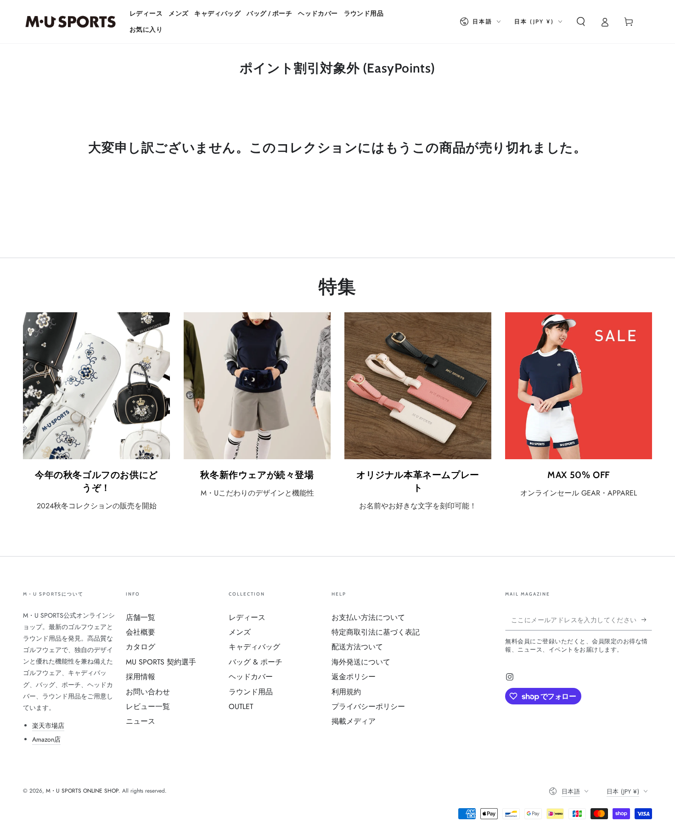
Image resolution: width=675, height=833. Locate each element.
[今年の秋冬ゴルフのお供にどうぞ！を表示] (96, 385)
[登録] (646, 620)
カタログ (140, 647)
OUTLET (241, 706)
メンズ (240, 632)
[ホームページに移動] (70, 21)
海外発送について (361, 662)
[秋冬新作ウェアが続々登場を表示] (257, 385)
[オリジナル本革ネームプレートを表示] (417, 385)
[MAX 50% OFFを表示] (578, 385)
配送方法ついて (357, 647)
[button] (581, 21)
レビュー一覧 (148, 706)
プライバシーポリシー (368, 706)
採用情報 (140, 676)
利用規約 (346, 692)
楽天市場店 (48, 725)
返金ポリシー (354, 676)
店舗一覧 (140, 617)
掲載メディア (354, 721)
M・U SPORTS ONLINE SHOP (82, 791)
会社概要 (140, 632)
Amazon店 (46, 739)
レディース (247, 617)
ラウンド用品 (251, 692)
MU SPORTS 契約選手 (161, 662)
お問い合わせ (148, 692)
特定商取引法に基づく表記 (376, 632)
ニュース (140, 721)
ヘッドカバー (251, 676)
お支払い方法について (368, 617)
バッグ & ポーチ (255, 662)
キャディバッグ (254, 647)
